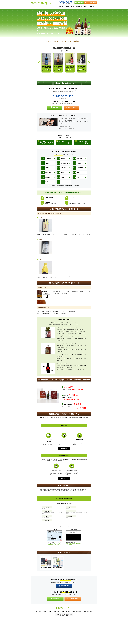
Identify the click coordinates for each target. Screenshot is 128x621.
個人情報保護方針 (57, 611)
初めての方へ (61, 6)
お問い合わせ (50, 611)
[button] (39, 62)
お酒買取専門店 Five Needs (41, 3)
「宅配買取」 (42, 418)
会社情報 (44, 611)
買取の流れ (68, 6)
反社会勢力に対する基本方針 (77, 611)
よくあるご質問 (91, 6)
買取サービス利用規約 (66, 611)
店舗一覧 (85, 6)
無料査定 (72, 6)
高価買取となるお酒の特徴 (88, 611)
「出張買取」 (80, 417)
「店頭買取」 (66, 417)
